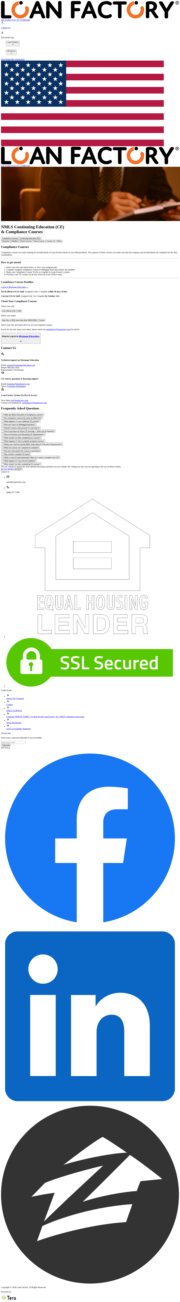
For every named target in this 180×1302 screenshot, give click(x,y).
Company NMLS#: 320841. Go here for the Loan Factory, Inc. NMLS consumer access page (45, 717)
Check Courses (26, 241)
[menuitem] (13, 43)
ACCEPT (18, 469)
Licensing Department (16, 386)
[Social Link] (90, 926)
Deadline (14, 241)
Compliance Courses (10, 238)
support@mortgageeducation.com (21, 365)
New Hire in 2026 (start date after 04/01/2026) (19, 320)
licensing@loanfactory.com (18, 384)
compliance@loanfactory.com (58, 329)
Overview (5, 241)
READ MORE (7, 469)
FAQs (59, 241)
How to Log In (39, 241)
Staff (19, 311)
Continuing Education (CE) (30, 238)
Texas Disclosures (13, 723)
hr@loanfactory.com (19, 400)
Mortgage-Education (29, 336)
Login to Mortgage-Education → (14, 287)
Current (41, 320)
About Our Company (15, 698)
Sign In (4, 59)
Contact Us (51, 241)
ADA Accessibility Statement (18, 729)
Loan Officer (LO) (8, 311)
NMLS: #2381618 (14, 710)
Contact (9, 704)
